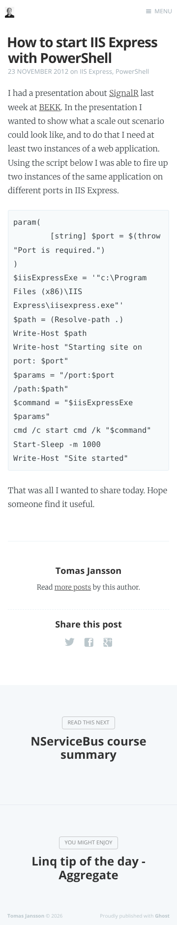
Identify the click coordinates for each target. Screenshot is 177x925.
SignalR (124, 93)
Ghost (162, 915)
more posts (73, 587)
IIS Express (96, 71)
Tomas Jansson (89, 571)
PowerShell (132, 71)
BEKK (50, 108)
